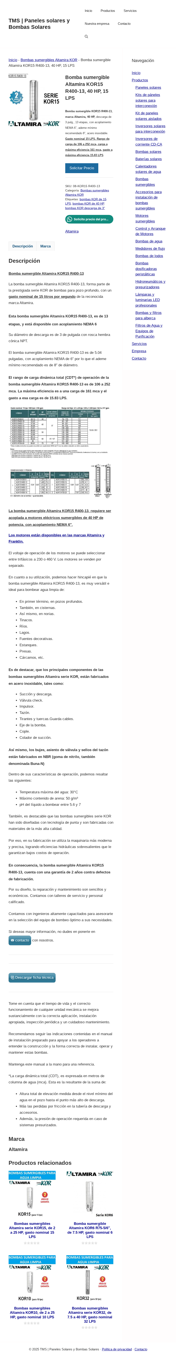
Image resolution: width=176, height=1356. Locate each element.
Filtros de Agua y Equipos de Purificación (148, 331)
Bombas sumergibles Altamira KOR (49, 60)
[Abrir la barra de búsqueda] (86, 36)
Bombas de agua (148, 241)
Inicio (88, 10)
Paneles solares (148, 87)
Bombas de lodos (149, 256)
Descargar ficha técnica (34, 977)
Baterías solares (148, 159)
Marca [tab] (45, 246)
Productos (108, 10)
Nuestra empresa (97, 23)
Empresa (139, 351)
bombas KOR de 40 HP (88, 203)
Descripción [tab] (22, 246)
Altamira (72, 231)
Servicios (130, 10)
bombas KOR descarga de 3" (85, 208)
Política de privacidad (117, 1349)
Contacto (124, 23)
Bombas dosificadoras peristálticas (146, 268)
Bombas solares (148, 152)
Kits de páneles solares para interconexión (147, 100)
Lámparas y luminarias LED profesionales (147, 300)
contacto (22, 940)
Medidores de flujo (150, 249)
